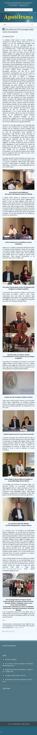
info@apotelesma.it (23, 5)
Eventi (13, 631)
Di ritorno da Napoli (10, 659)
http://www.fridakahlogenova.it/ (11, 569)
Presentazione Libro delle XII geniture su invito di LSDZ (17, 680)
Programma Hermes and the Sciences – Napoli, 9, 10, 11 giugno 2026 (18, 670)
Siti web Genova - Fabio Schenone (21, 724)
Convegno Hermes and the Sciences (15, 675)
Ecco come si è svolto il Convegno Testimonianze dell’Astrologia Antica (18, 664)
